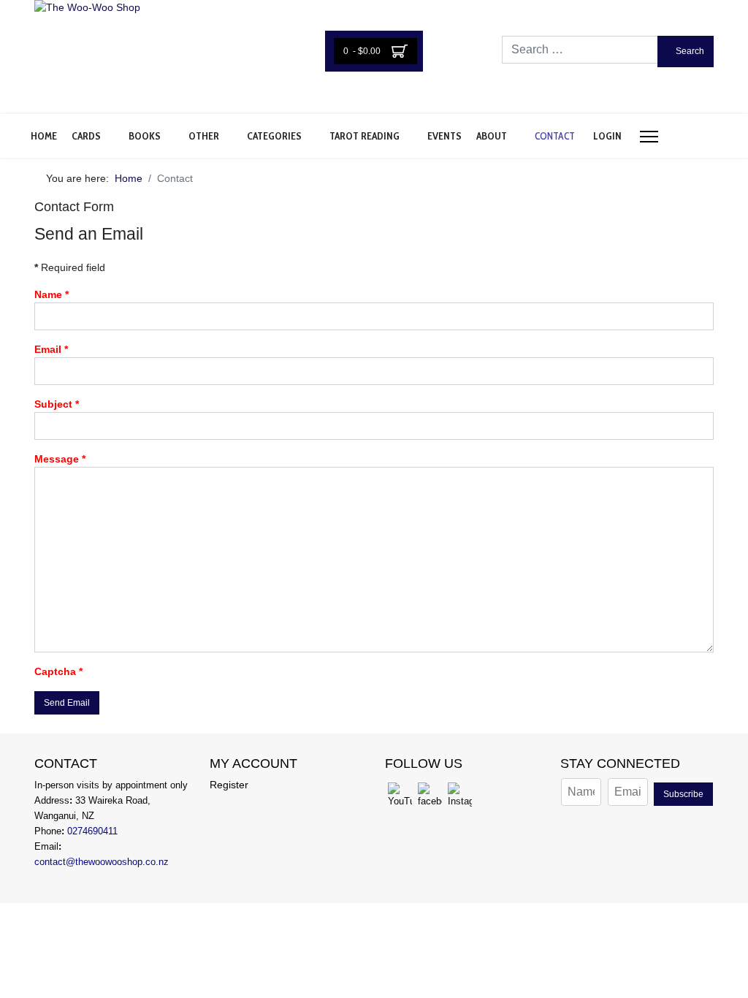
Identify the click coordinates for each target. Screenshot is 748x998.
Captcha (58, 671)
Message (59, 459)
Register (229, 785)
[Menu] (649, 137)
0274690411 (92, 831)
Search (688, 51)
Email (51, 349)
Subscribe (683, 794)
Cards (86, 135)
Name (51, 294)
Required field (69, 267)
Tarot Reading (364, 135)
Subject (56, 404)
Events (444, 135)
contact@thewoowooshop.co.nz (101, 861)
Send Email (67, 703)
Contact (555, 135)
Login (607, 135)
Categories (274, 135)
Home (44, 135)
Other (203, 135)
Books (145, 135)
